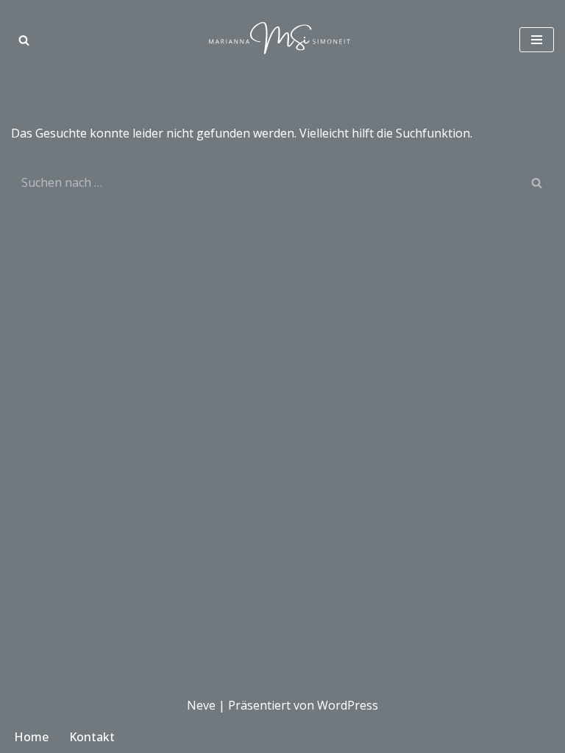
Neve (201, 705)
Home (31, 737)
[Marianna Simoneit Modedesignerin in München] (282, 39)
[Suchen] (23, 40)
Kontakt (92, 737)
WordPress (347, 705)
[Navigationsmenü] (536, 39)
